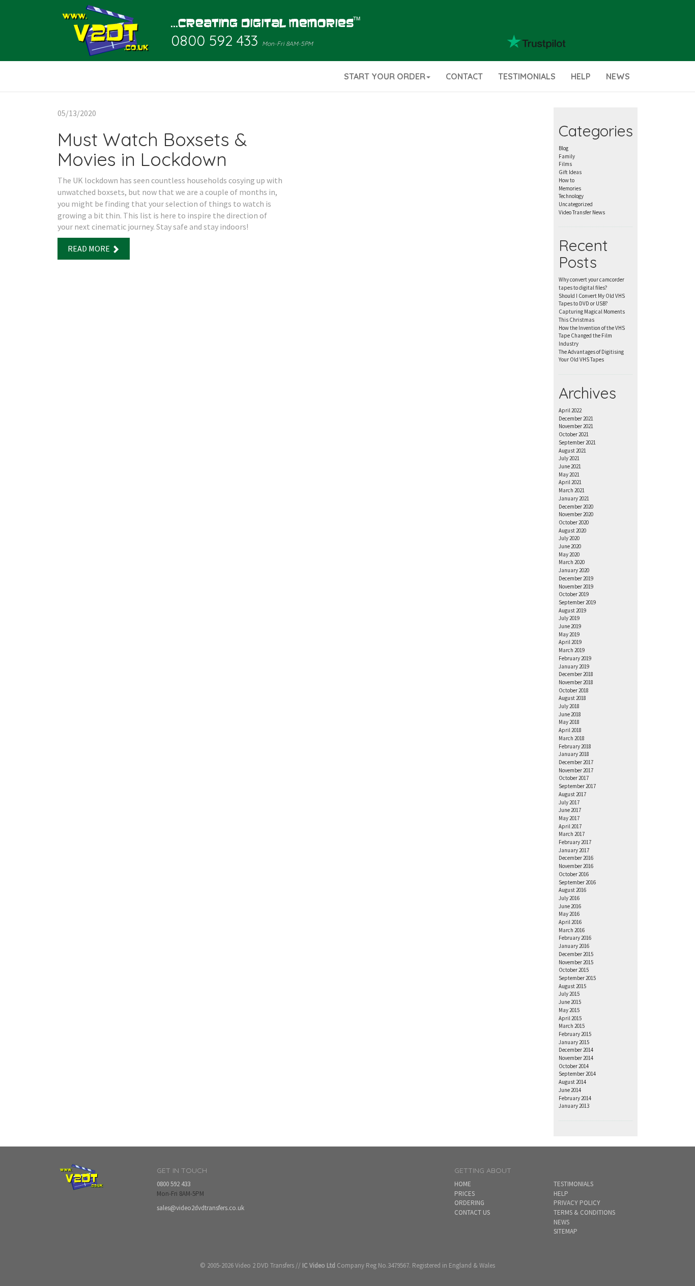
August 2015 (572, 986)
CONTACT (464, 76)
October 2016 (574, 874)
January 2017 (574, 850)
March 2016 (572, 930)
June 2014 (570, 1090)
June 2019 (570, 626)
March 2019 (572, 650)
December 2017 (576, 762)
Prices (464, 1193)
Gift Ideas (570, 172)
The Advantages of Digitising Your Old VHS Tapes (591, 356)
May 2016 (569, 913)
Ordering (469, 1202)
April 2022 (570, 410)
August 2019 (572, 610)
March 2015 (572, 1025)
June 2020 (570, 546)
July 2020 (569, 538)
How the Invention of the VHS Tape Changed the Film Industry (592, 335)
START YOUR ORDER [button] (384, 76)
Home (462, 1184)
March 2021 (572, 490)
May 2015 (569, 1010)
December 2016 (576, 857)
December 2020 (576, 506)
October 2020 (574, 522)
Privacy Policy (577, 1202)
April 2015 (570, 1018)
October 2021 (574, 434)
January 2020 (574, 570)
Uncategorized (576, 204)
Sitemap (565, 1231)
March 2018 (572, 738)
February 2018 (575, 746)
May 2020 (569, 554)
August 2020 (572, 530)
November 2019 (576, 586)
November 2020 (576, 514)
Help (561, 1193)
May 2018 (569, 721)
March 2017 (572, 833)
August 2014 (572, 1081)
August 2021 (572, 450)
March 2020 (572, 562)
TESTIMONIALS (527, 76)
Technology (571, 196)
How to (566, 180)
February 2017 (575, 842)
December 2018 (576, 674)
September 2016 (577, 882)
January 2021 (574, 498)
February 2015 (575, 1034)
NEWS (618, 76)
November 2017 (576, 770)
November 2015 (576, 962)
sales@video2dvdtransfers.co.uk (200, 1208)
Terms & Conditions (584, 1212)
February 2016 (575, 937)
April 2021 (570, 482)
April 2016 (570, 922)
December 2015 (576, 954)
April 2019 (570, 642)
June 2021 (570, 466)
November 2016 (576, 866)
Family (567, 156)
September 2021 (577, 442)
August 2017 (572, 794)
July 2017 (569, 802)
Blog (563, 148)
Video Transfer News (582, 212)
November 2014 (576, 1057)
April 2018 (570, 730)
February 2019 (575, 658)
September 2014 (577, 1073)
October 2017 (574, 777)
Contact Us (472, 1212)
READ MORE (89, 248)
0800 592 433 (214, 40)
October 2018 (574, 690)
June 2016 (570, 906)
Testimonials (573, 1184)
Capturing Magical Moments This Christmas (592, 315)
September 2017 (577, 786)
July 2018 (569, 706)
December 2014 (576, 1049)
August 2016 (572, 889)
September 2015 (577, 978)
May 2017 (569, 818)
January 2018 (574, 754)
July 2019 (569, 618)
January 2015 (574, 1042)
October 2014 (574, 1066)
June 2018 (570, 714)
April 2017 (570, 826)
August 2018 (572, 698)
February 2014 (575, 1098)
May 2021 (569, 474)
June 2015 (570, 1001)
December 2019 (576, 578)
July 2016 (569, 898)
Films (565, 163)
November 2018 (576, 682)
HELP (581, 76)
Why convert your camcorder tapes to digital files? (591, 283)
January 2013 (574, 1105)
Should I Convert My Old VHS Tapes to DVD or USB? (592, 299)
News (561, 1222)
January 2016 (574, 945)
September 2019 (577, 602)
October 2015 (574, 969)
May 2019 (569, 634)
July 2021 (569, 458)
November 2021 (576, 426)
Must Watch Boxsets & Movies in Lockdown (152, 149)
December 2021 (576, 418)
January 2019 (574, 666)
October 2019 (574, 594)
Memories (570, 188)
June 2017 (570, 810)
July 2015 (569, 993)
